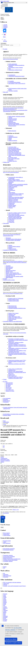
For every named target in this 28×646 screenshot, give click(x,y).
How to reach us (6, 532)
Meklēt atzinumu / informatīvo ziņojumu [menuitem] (16, 116)
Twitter (4, 28)
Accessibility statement (8, 561)
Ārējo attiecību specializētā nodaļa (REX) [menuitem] (16, 352)
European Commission (5, 460)
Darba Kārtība (6, 422)
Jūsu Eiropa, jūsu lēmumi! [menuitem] (13, 151)
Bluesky (5, 32)
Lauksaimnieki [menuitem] (11, 315)
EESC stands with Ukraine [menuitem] (13, 158)
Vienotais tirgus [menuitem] (11, 203)
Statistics (2, 461)
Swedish (5, 620)
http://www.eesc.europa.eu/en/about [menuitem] (10, 59)
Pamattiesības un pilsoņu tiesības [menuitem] (15, 194)
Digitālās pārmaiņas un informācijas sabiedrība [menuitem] (17, 184)
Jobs (4, 573)
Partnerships (5, 576)
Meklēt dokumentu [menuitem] (12, 130)
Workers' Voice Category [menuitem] (13, 313)
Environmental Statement (8, 549)
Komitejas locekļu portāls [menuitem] (13, 300)
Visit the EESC (6, 534)
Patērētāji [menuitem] (10, 183)
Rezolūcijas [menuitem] (10, 121)
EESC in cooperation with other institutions (12, 582)
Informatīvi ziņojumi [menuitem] (12, 118)
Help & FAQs (9, 387)
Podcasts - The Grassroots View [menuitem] (12, 272)
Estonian (5, 602)
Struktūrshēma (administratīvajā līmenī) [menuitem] (16, 76)
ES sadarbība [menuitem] (11, 81)
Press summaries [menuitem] (9, 268)
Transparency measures (8, 555)
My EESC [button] (5, 381)
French (4, 604)
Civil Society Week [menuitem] (12, 147)
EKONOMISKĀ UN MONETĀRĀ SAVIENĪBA (13, 414)
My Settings (8, 385)
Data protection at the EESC (9, 548)
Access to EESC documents (9, 556)
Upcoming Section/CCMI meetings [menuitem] (13, 240)
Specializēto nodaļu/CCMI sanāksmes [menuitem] (13, 239)
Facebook (5, 27)
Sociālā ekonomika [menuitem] (12, 319)
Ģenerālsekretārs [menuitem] (11, 75)
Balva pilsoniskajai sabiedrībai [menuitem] (14, 149)
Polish (4, 614)
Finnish (4, 603)
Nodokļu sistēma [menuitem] (11, 206)
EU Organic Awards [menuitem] (12, 157)
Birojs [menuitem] (9, 68)
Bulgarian (5, 593)
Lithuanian (5, 610)
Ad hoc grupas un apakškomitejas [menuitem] (15, 368)
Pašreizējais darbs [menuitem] (12, 122)
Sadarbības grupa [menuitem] (11, 370)
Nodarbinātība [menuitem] (11, 187)
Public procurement (7, 575)
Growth (2, 457)
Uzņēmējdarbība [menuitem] (11, 190)
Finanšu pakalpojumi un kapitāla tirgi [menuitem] (16, 193)
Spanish (4, 600)
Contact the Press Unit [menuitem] (10, 275)
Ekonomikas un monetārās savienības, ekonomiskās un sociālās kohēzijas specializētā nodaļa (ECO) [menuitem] (17, 340)
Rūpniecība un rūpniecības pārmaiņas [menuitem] (16, 197)
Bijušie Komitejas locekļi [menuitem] (13, 299)
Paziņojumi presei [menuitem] (9, 267)
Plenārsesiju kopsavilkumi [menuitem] (13, 123)
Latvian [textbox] (11, 45)
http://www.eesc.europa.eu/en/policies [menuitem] (11, 172)
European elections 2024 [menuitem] (13, 148)
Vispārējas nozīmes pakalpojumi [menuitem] (15, 201)
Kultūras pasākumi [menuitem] (12, 248)
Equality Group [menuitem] (11, 374)
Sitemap (4, 566)
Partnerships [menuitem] (10, 159)
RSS (4, 567)
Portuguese (5, 616)
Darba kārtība (6, 223)
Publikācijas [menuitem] (10, 135)
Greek (4, 598)
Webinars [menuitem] (10, 245)
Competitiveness (4, 458)
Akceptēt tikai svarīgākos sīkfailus (13, 642)
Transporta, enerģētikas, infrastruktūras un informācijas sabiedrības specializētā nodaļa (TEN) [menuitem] (17, 346)
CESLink (5, 584)
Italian (4, 609)
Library (4, 542)
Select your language (5, 44)
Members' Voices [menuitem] (9, 271)
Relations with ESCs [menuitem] (12, 161)
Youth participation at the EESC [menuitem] (14, 218)
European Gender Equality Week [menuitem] (15, 217)
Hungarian (5, 607)
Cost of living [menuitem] (11, 221)
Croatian (5, 606)
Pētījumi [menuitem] (10, 138)
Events (4, 424)
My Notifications (9, 384)
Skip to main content (5, 1)
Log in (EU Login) (10, 389)
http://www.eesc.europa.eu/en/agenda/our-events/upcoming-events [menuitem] (11, 235)
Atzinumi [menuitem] (10, 117)
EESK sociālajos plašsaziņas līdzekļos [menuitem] (13, 274)
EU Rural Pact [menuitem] (11, 222)
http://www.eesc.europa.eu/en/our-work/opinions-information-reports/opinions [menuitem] (13, 108)
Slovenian (5, 619)
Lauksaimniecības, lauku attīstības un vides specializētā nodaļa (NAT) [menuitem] (17, 351)
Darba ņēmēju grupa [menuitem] (12, 307)
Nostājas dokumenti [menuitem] (12, 119)
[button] (2, 521)
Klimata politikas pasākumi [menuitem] (13, 179)
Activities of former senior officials (10, 560)
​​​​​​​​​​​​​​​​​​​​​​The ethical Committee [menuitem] (13, 90)
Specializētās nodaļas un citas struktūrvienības (12, 321)
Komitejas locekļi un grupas (9, 279)
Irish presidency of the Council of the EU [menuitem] (16, 83)
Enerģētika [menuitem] (10, 189)
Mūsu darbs (5, 92)
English (4, 599)
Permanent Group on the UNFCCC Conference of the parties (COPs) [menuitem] (15, 378)
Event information (7, 398)
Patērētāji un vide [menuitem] (11, 314)
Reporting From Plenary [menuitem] (11, 270)
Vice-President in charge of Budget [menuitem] (15, 67)
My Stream (8, 386)
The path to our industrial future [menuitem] (14, 154)
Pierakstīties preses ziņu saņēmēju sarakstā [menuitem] (14, 276)
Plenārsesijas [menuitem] (8, 237)
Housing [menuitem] (10, 196)
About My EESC (9, 382)
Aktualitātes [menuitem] (8, 265)
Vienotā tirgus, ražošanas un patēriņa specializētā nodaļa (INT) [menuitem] (15, 343)
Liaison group (6, 583)
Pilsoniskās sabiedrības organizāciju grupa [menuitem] (17, 308)
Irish (4, 605)
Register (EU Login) (10, 391)
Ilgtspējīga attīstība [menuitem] (12, 205)
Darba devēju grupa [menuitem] (12, 305)
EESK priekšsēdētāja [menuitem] (12, 64)
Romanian (5, 617)
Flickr (4, 36)
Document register (7, 540)
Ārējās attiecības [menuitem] (11, 192)
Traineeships (5, 574)
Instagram (5, 25)
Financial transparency (7, 557)
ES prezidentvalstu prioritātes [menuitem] (14, 82)
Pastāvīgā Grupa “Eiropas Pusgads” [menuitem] (15, 371)
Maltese (4, 612)
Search (2, 19)
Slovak (4, 618)
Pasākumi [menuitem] (10, 247)
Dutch (4, 613)
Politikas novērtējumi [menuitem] (12, 140)
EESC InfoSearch (6, 543)
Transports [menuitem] (10, 207)
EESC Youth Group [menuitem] (12, 375)
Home (4, 420)
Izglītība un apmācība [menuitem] (12, 186)
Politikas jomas (6, 162)
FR (3, 447)
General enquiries (6, 535)
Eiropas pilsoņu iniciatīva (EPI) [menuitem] (14, 152)
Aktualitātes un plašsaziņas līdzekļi (10, 250)
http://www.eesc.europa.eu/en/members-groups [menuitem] (12, 293)
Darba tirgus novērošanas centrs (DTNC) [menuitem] (16, 363)
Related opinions (6, 400)
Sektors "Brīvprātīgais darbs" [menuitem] (14, 316)
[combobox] (14, 45)
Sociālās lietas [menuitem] (11, 204)
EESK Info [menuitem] (8, 269)
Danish (4, 596)
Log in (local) (8, 388)
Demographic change (5, 459)
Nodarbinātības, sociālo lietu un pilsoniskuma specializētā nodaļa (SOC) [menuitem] (17, 349)
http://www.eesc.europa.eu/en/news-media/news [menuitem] (13, 261)
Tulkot (2, 517)
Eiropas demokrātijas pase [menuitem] (13, 150)
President (5, 278)
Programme (5, 399)
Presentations (6, 401)
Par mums (5, 49)
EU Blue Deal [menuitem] (11, 219)
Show (2, 527)
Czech (4, 595)
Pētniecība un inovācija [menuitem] (13, 200)
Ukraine (4, 379)
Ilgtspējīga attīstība (7, 415)
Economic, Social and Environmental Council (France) (14, 585)
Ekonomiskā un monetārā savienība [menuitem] (15, 185)
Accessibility (3, 43)
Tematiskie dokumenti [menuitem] (12, 137)
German (4, 597)
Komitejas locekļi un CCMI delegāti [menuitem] (15, 298)
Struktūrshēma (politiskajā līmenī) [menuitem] (15, 69)
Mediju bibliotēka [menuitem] (9, 277)
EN (4, 445)
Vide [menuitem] (9, 191)
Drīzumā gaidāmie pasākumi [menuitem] (14, 246)
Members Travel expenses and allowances (11, 558)
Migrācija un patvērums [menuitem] (13, 199)
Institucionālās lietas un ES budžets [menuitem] (15, 198)
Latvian (4, 611)
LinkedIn (5, 24)
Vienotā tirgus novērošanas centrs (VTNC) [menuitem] (17, 360)
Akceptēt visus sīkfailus (11, 639)
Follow (2, 515)
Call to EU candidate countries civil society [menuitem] (17, 212)
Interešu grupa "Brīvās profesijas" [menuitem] (15, 317)
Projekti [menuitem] (10, 139)
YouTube (5, 41)
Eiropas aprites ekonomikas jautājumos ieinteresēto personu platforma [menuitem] (16, 216)
